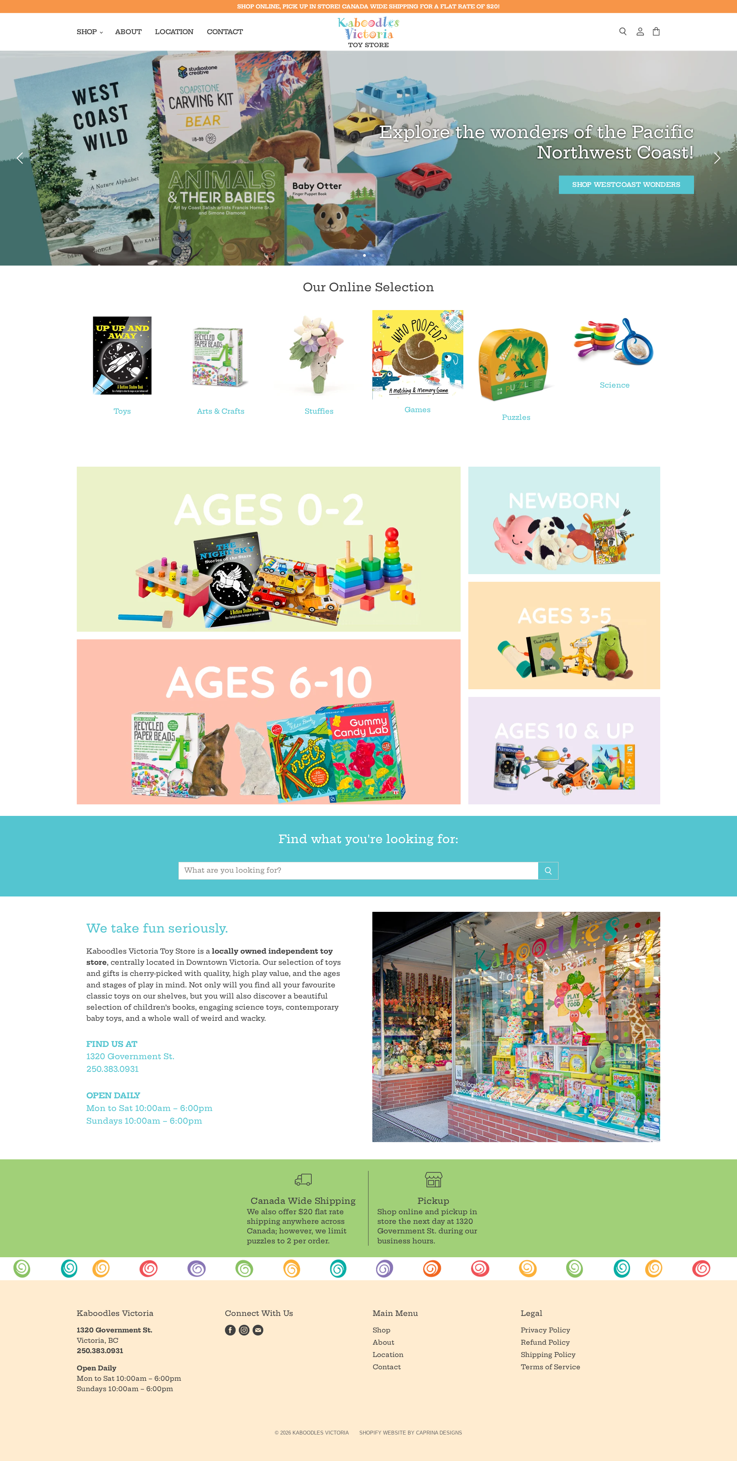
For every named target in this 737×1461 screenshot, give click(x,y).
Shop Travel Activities (105, 174)
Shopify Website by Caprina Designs (410, 1433)
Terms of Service (550, 1367)
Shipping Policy (548, 1354)
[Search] (548, 871)
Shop (88, 32)
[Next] (716, 158)
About (128, 32)
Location (174, 32)
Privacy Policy (545, 1330)
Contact (225, 32)
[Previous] (21, 158)
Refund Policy (545, 1342)
